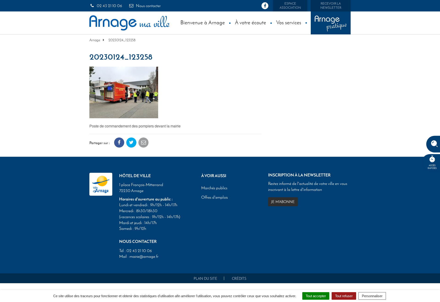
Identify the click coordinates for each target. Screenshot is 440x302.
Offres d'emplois (214, 197)
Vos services (288, 22)
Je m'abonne (283, 202)
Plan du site (205, 278)
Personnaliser (372, 296)
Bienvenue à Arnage (202, 22)
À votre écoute (250, 22)
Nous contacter (148, 5)
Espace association (290, 6)
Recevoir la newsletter (330, 6)
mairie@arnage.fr (143, 256)
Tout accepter (316, 296)
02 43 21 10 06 (109, 5)
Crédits (239, 278)
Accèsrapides (432, 167)
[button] (123, 91)
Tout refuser (344, 296)
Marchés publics (214, 188)
